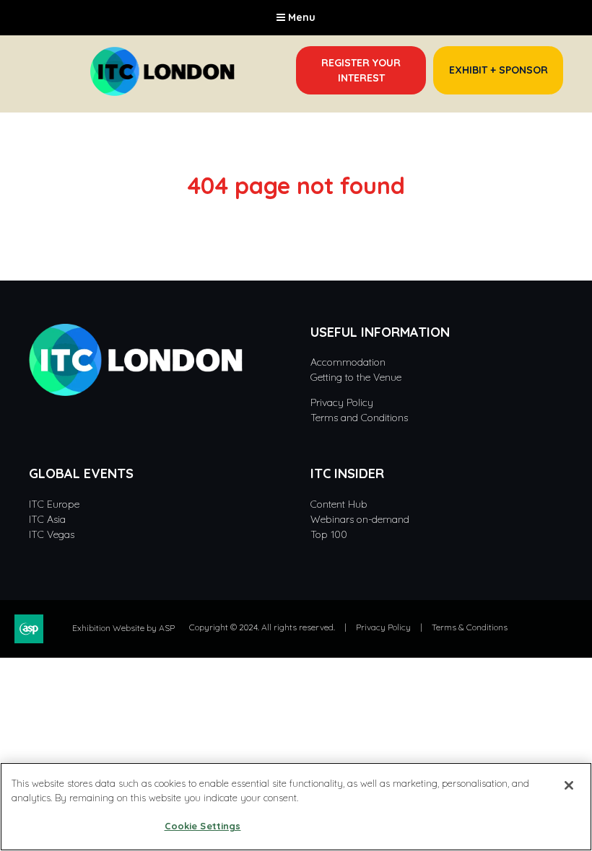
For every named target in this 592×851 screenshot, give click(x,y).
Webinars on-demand (359, 519)
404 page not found (296, 185)
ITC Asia (47, 519)
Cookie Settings (203, 826)
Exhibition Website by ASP (123, 627)
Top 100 (328, 534)
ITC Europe (54, 504)
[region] (296, 806)
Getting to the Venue (355, 377)
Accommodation (348, 362)
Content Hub (338, 504)
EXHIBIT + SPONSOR (498, 69)
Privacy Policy (343, 402)
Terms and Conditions (360, 417)
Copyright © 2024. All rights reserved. (262, 627)
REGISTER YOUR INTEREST (361, 70)
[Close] (569, 785)
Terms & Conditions (470, 627)
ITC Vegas (51, 534)
